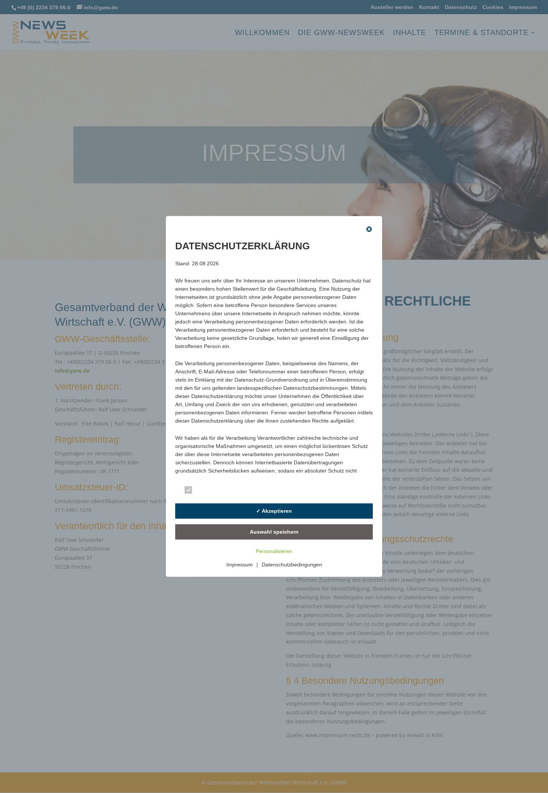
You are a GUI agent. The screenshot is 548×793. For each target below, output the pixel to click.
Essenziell (210, 491)
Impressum (239, 565)
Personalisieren (274, 551)
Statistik (308, 491)
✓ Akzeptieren (274, 511)
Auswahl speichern (274, 532)
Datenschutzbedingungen (292, 565)
